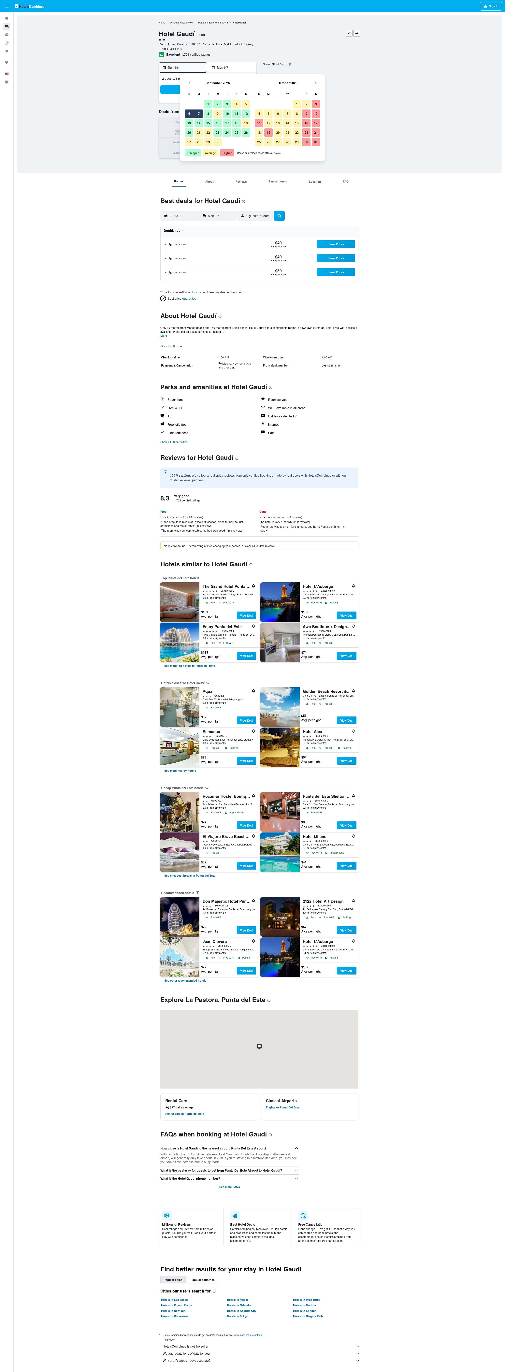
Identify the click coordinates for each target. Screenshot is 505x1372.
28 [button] (198, 142)
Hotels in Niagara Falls (308, 1316)
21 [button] (198, 132)
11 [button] (236, 113)
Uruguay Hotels (178, 22)
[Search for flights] (7, 18)
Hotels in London (305, 1311)
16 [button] (217, 123)
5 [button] (246, 104)
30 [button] (217, 142)
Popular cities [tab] (173, 1280)
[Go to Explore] (7, 51)
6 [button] (189, 113)
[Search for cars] (7, 35)
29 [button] (208, 142)
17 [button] (227, 123)
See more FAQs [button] (229, 1187)
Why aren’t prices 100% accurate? (186, 1360)
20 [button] (189, 132)
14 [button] (198, 123)
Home (162, 22)
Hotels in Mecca (238, 1300)
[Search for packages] (7, 43)
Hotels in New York (173, 1311)
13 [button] (189, 123)
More (163, 336)
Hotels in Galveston (174, 1316)
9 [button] (218, 113)
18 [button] (236, 123)
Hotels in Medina (304, 1305)
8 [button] (208, 113)
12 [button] (246, 113)
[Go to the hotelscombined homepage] (29, 6)
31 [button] (316, 142)
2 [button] (218, 104)
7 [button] (199, 113)
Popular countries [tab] (203, 1280)
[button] (6, 6)
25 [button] (236, 132)
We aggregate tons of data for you (186, 1353)
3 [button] (227, 104)
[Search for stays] (7, 26)
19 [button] (246, 123)
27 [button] (189, 142)
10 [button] (227, 113)
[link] (189, 666)
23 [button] (217, 132)
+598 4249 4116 (170, 49)
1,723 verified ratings (195, 54)
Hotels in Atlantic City (241, 1311)
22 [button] (208, 132)
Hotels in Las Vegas (174, 1300)
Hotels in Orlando (239, 1305)
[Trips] (7, 62)
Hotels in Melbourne (306, 1300)
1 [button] (208, 104)
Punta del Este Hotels (209, 22)
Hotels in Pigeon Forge (176, 1305)
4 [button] (237, 104)
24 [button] (227, 132)
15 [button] (208, 123)
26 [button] (246, 132)
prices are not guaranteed (248, 1334)
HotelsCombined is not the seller (185, 1346)
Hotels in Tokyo (237, 1316)
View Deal (246, 615)
